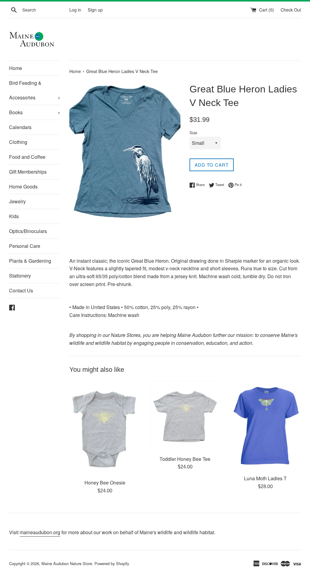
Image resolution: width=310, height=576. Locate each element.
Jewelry (17, 201)
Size (193, 132)
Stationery (20, 275)
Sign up (95, 9)
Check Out (291, 9)
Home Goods (23, 186)
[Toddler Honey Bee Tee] (185, 416)
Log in (75, 9)
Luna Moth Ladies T (265, 478)
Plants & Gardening (30, 260)
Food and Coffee (27, 156)
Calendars (20, 127)
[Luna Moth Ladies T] (265, 426)
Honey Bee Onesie (104, 482)
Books (34, 112)
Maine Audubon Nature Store (66, 563)
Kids (14, 216)
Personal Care (24, 245)
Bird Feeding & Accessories (34, 90)
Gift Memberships (28, 171)
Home (15, 68)
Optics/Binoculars (28, 231)
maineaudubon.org (40, 532)
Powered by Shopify (111, 563)
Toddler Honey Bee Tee (185, 458)
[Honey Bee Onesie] (104, 428)
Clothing (18, 141)
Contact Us (21, 290)
